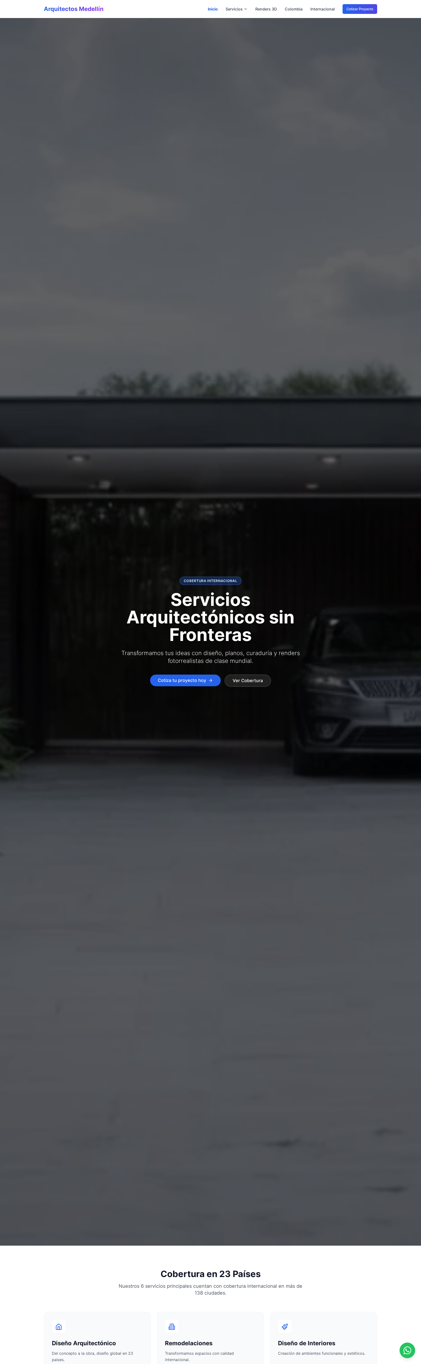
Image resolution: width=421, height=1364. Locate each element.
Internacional (322, 9)
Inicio (213, 9)
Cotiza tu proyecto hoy (182, 680)
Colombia (294, 9)
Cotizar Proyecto (359, 9)
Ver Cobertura (248, 680)
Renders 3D (266, 9)
